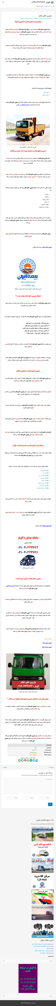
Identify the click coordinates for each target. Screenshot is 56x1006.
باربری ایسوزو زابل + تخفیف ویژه (47, 953)
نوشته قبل (51, 767)
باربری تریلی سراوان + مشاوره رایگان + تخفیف (44, 951)
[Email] (19, 760)
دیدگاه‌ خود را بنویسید (47, 18)
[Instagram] (25, 760)
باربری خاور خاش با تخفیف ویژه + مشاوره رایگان (44, 946)
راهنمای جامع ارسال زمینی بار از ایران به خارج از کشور (43, 944)
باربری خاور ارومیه (50, 948)
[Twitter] (33, 760)
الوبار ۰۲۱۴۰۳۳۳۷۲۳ (41, 2)
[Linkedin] (31, 760)
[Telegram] (22, 760)
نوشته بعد (4, 767)
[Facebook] (36, 760)
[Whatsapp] (28, 760)
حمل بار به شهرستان (38, 18)
